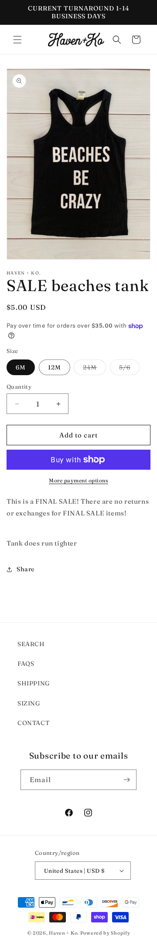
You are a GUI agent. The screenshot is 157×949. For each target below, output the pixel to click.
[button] (17, 39)
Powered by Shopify (105, 933)
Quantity (19, 386)
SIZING (29, 703)
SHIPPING (33, 683)
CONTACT (33, 723)
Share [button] (25, 569)
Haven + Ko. (64, 933)
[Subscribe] (126, 779)
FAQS (25, 664)
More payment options (78, 480)
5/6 (129, 369)
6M (21, 367)
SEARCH (31, 644)
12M (54, 367)
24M (94, 369)
